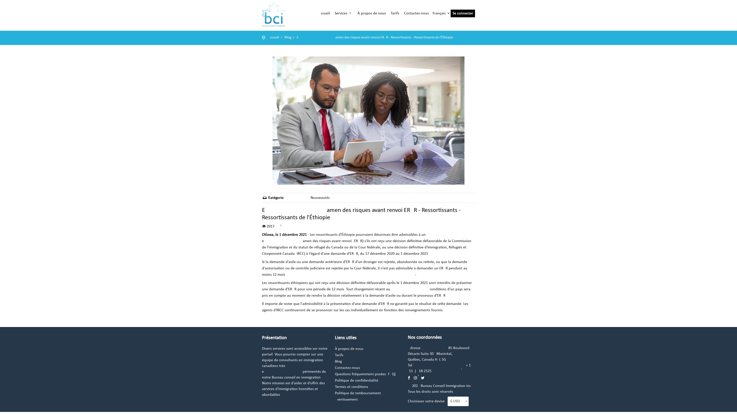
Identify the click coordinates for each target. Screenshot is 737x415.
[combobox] (458, 401)
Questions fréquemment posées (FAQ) (365, 374)
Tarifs (395, 13)
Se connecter (463, 13)
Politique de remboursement (358, 393)
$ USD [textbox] (455, 401)
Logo (273, 14)
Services (341, 13)
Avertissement (346, 400)
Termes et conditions (351, 387)
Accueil (324, 13)
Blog (287, 37)
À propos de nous (372, 13)
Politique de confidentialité (356, 381)
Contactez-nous (416, 13)
